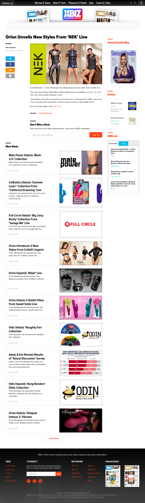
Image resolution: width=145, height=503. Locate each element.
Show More (54, 438)
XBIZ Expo (91, 477)
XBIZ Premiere (77, 477)
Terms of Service (94, 497)
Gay (91, 3)
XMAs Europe (116, 103)
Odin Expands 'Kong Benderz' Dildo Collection (27, 385)
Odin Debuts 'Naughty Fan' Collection (25, 329)
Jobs (123, 143)
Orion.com (56, 106)
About (8, 477)
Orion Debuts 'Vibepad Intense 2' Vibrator (23, 415)
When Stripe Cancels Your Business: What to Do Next (120, 162)
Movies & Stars (42, 3)
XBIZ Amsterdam (93, 473)
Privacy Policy (11, 480)
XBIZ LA (90, 466)
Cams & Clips (103, 3)
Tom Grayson (11, 47)
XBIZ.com (75, 466)
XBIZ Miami (91, 469)
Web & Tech (59, 3)
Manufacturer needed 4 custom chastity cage (122, 172)
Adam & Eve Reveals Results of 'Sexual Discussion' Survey (27, 356)
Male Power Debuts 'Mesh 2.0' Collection (25, 157)
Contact (8, 473)
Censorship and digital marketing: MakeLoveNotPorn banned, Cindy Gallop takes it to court (123, 184)
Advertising (10, 469)
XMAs (89, 480)
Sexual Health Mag (118, 42)
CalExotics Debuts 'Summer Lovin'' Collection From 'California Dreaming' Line (26, 186)
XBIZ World (76, 473)
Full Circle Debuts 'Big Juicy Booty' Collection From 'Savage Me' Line (26, 219)
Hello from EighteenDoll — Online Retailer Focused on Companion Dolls (123, 151)
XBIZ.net (113, 136)
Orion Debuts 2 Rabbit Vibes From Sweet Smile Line (26, 302)
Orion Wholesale (45, 113)
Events (111, 94)
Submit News (10, 466)
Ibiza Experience (117, 117)
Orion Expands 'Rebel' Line (25, 273)
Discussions (113, 143)
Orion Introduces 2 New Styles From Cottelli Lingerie (26, 247)
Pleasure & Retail (77, 3)
